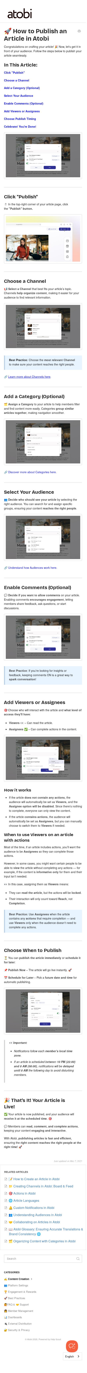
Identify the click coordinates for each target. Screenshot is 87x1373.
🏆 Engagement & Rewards (20, 1292)
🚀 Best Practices (14, 1298)
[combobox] (72, 1356)
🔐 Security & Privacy (17, 1330)
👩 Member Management (18, 1311)
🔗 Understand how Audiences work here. (30, 568)
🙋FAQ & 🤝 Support (16, 1304)
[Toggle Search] (78, 1259)
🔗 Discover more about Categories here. (30, 472)
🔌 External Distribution (18, 1323)
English (69, 1356)
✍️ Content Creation (17, 1279)
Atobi (29, 1339)
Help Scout (56, 1339)
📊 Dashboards (13, 1317)
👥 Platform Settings (16, 1285)
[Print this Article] (79, 31)
